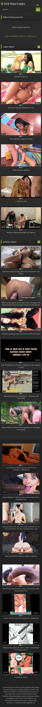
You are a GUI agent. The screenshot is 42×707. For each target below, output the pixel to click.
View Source (32, 36)
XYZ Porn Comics (14, 3)
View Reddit (9, 36)
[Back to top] (35, 701)
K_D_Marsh (21, 36)
